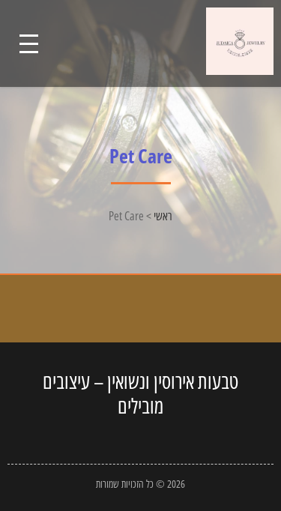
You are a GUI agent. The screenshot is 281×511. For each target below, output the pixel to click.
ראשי (163, 216)
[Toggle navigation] (28, 43)
